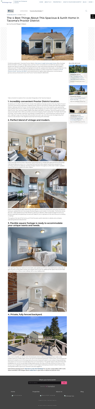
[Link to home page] (7, 2)
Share (92, 17)
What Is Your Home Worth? (72, 2)
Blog (85, 2)
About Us (48, 2)
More (91, 2)
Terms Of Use (42, 400)
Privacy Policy (52, 400)
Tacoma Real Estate (12, 14)
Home (41, 2)
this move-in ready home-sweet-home (45, 63)
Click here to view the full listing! (33, 368)
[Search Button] (86, 11)
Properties (57, 2)
